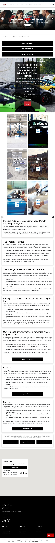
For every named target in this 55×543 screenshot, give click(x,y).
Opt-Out (30, 540)
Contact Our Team (44, 442)
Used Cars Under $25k (6, 531)
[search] (53, 5)
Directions (38, 531)
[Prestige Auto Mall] (5, 4)
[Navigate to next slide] (54, 19)
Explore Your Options (38, 202)
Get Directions (38, 130)
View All (3, 529)
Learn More (27, 103)
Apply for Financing (27, 393)
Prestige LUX (42, 305)
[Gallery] (27, 18)
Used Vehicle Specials (6, 533)
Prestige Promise (7, 246)
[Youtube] (5, 520)
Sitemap (18, 540)
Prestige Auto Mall (4, 540)
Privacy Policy (9, 540)
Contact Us (7, 508)
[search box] (27, 36)
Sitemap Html (22, 540)
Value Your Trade (22, 531)
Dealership (39, 526)
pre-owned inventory (42, 227)
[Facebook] (3, 520)
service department (9, 404)
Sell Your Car (21, 533)
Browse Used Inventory (27, 359)
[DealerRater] (8, 520)
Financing (22, 526)
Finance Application (23, 529)
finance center (35, 371)
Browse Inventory (17, 169)
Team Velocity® (39, 540)
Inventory (4, 526)
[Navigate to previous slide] (1, 19)
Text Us (50, 535)
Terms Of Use (14, 540)
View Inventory (10, 442)
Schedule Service (17, 137)
